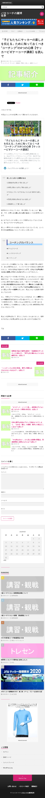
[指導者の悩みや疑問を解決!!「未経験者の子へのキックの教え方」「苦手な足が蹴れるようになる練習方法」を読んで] (5, 354)
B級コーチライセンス (18, 640)
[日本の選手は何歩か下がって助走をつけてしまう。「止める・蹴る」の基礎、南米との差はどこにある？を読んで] (5, 426)
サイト (3, 508)
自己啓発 (14, 694)
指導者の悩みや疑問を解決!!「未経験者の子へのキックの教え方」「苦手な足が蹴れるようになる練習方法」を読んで (28, 353)
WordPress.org (7, 768)
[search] (42, 7)
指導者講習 (15, 595)
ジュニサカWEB (16, 61)
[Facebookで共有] (8, 85)
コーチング (6, 63)
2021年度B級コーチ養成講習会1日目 (12, 638)
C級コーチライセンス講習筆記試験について (14, 593)
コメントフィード (8, 762)
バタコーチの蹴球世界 (11, 14)
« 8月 (4, 560)
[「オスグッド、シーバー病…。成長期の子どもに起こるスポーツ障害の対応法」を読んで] (5, 410)
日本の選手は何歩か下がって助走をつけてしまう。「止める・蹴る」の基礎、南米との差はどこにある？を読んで (28, 424)
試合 (13, 662)
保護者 (18, 63)
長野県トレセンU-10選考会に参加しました (14, 660)
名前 (3, 492)
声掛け (22, 63)
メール (4, 500)
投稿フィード (7, 757)
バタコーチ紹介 (24, 786)
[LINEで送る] (37, 85)
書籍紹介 (34, 786)
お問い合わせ (12, 786)
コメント (3, 472)
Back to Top (22, 778)
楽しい (27, 63)
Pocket (18, 103)
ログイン (6, 752)
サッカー (12, 63)
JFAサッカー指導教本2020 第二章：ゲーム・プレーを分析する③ (21, 691)
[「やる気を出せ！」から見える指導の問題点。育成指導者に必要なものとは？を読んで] (5, 443)
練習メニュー (34, 63)
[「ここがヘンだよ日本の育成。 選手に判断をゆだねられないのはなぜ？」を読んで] (39, 371)
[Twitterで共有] (22, 85)
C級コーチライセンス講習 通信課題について (15, 615)
